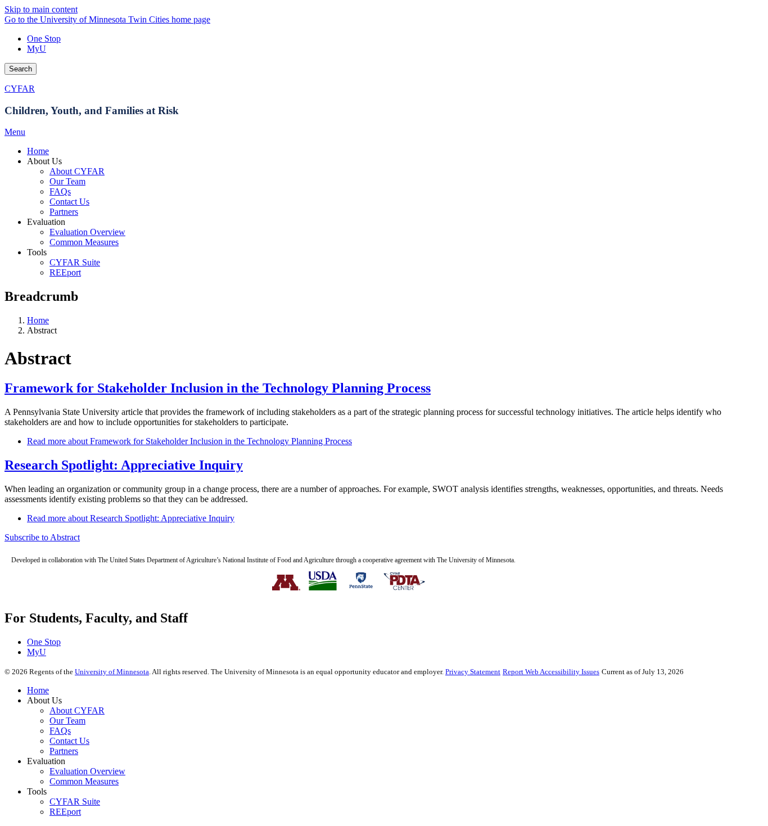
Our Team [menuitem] (67, 181)
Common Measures (84, 781)
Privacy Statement (472, 671)
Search (20, 69)
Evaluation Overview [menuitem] (87, 232)
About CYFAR (77, 710)
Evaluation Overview (87, 771)
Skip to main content (41, 9)
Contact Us (69, 741)
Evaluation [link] (46, 222)
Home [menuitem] (38, 151)
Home (38, 320)
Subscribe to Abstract (42, 537)
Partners (63, 751)
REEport (65, 811)
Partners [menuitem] (63, 211)
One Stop (44, 38)
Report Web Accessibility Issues (551, 671)
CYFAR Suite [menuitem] (74, 262)
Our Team (67, 720)
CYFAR (19, 88)
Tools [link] (37, 252)
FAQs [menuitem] (60, 191)
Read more (189, 441)
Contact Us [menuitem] (69, 201)
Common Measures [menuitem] (84, 242)
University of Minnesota (112, 671)
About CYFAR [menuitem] (77, 171)
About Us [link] (44, 161)
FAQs (60, 730)
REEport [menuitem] (65, 272)
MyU (36, 48)
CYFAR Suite (74, 801)
